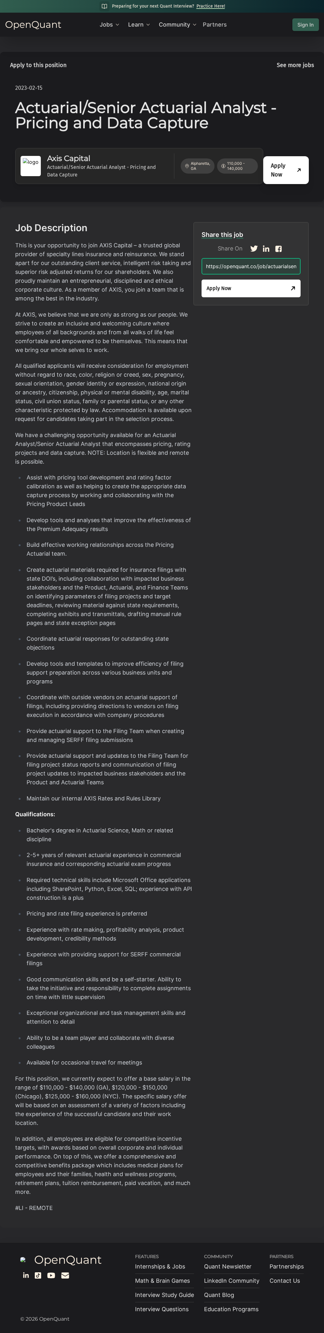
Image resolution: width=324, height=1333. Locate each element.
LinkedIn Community (231, 1280)
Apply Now (278, 170)
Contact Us (285, 1280)
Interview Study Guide (164, 1295)
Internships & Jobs (160, 1266)
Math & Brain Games (162, 1280)
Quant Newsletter (228, 1266)
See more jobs (295, 65)
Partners (215, 24)
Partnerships (287, 1266)
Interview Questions (162, 1309)
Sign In (305, 25)
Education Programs (231, 1309)
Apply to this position (38, 65)
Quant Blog (219, 1295)
